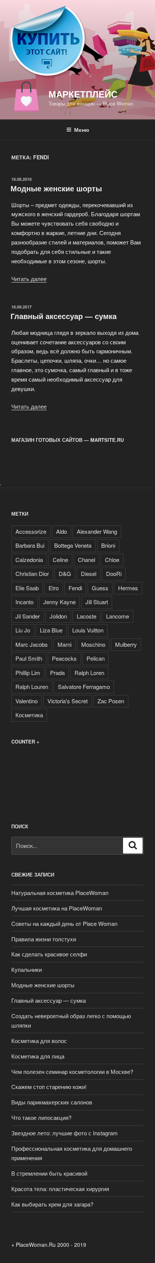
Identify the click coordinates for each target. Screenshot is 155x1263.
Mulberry (126, 644)
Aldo (61, 531)
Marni (64, 644)
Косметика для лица (37, 1056)
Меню (81, 129)
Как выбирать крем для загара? (52, 1204)
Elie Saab (27, 588)
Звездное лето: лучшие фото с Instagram (64, 1133)
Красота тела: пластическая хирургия (60, 1189)
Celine (60, 560)
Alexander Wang (97, 531)
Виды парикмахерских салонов (51, 1102)
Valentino (26, 701)
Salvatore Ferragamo (84, 686)
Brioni (108, 545)
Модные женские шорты (56, 188)
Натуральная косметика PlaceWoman (59, 892)
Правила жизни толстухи (43, 939)
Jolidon (58, 616)
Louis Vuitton (87, 630)
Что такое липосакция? (41, 1117)
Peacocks (64, 658)
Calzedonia (29, 560)
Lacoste (86, 616)
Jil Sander (27, 616)
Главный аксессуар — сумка (64, 315)
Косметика (29, 715)
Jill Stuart (96, 602)
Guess (100, 588)
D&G (65, 573)
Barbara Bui (29, 545)
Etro (54, 588)
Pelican (96, 658)
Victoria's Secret (67, 701)
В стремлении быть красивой (49, 1173)
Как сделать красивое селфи (49, 954)
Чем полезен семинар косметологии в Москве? (72, 1071)
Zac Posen (110, 701)
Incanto (24, 602)
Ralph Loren (89, 673)
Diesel (88, 573)
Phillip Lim (27, 673)
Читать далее (29, 279)
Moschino (93, 644)
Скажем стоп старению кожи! (49, 1086)
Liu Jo (22, 630)
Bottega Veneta (72, 545)
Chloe (112, 560)
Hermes (128, 588)
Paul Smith (28, 658)
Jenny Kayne (59, 602)
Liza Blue (51, 630)
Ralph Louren (31, 686)
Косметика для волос (39, 1041)
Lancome (117, 616)
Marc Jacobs (31, 644)
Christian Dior (32, 573)
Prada (57, 673)
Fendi (75, 588)
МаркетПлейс (83, 93)
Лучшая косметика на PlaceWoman (56, 908)
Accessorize (30, 531)
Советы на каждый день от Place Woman (64, 923)
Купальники (26, 969)
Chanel (86, 560)
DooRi (114, 573)
